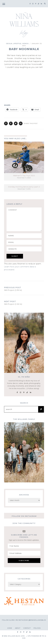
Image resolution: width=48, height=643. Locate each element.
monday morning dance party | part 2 (24, 187)
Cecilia (9, 43)
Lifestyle (17, 43)
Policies (37, 628)
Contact (27, 628)
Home (9, 628)
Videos (25, 43)
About (17, 628)
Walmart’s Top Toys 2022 (24, 176)
